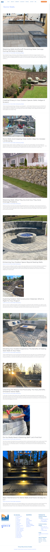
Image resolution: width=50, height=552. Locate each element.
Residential (17, 1)
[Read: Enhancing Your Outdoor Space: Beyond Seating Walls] (25, 237)
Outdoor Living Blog (30, 525)
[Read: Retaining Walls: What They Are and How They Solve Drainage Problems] (25, 175)
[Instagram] (4, 526)
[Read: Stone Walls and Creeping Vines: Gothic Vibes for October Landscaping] (19, 126)
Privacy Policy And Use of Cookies (25, 546)
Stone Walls (13, 52)
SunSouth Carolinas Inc (6, 524)
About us (28, 519)
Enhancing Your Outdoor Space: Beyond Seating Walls (23, 262)
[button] (44, 517)
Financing (27, 1)
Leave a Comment (6, 52)
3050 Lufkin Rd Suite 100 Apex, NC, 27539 (44, 528)
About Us (12, 1)
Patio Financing (29, 524)
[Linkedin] (2, 527)
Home (8, 1)
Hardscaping (18, 52)
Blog (35, 1)
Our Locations (29, 520)
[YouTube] (5, 526)
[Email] (7, 526)
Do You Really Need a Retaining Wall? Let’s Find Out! (22, 437)
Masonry (18, 522)
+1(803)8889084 (44, 521)
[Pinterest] (9, 526)
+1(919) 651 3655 (44, 530)
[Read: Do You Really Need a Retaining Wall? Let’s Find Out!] (16, 420)
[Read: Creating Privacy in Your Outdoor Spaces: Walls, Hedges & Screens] (25, 81)
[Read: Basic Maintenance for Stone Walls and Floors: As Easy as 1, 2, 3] (25, 473)
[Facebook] (2, 526)
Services (27, 521)
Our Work (31, 1)
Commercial (22, 1)
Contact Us (28, 526)
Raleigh (22, 52)
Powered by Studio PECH (31, 549)
